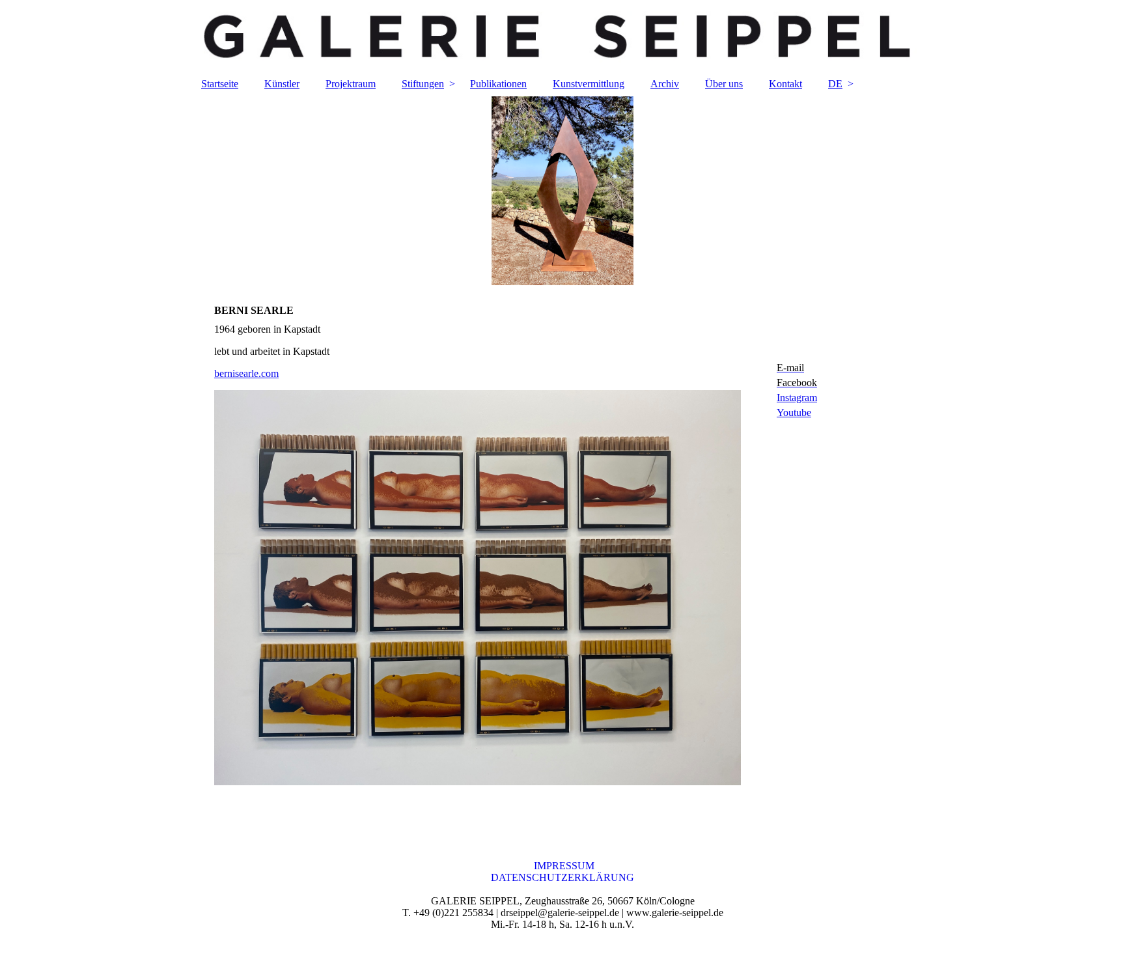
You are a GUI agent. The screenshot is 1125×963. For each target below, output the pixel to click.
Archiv (664, 83)
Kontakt (785, 83)
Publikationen (498, 83)
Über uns (724, 83)
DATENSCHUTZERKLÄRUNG (562, 877)
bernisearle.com (246, 373)
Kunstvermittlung (588, 83)
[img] (562, 36)
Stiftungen (423, 83)
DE (835, 83)
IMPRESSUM (562, 865)
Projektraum (351, 83)
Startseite (219, 83)
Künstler (281, 83)
